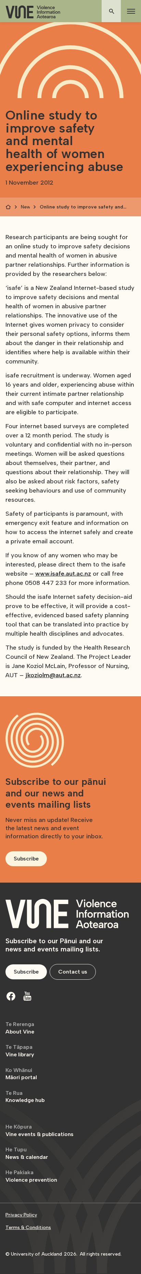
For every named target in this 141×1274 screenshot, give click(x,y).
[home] (32, 12)
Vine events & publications (39, 1130)
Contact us (72, 971)
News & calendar (26, 1153)
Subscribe (26, 858)
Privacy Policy (21, 1215)
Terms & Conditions (28, 1227)
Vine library (19, 1051)
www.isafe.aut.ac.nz (63, 573)
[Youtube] (27, 996)
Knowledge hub (24, 1097)
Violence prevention (31, 1176)
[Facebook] (10, 996)
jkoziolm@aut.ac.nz (53, 675)
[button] (129, 11)
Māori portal (21, 1074)
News (25, 207)
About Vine (19, 1028)
